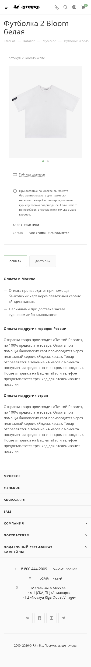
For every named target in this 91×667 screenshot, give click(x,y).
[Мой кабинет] (74, 7)
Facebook (40, 618)
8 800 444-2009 (34, 569)
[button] (43, 161)
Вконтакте (28, 618)
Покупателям (17, 535)
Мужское (12, 476)
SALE (7, 511)
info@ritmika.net (48, 578)
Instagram (51, 618)
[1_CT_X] (45, 112)
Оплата (15, 261)
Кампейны (14, 552)
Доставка (42, 261)
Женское (12, 488)
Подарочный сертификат (28, 547)
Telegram (63, 618)
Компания (14, 523)
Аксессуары (15, 500)
